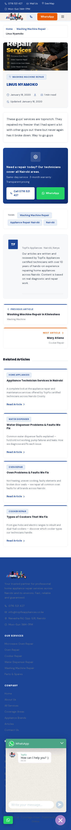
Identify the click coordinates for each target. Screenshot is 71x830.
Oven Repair (12, 649)
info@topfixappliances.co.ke (26, 612)
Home (9, 29)
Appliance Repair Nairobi (25, 222)
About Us (10, 699)
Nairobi (50, 222)
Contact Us (12, 730)
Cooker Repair (13, 656)
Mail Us (34, 3)
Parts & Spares (14, 674)
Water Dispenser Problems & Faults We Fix (33, 426)
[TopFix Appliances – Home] (14, 16)
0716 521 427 (15, 3)
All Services (11, 705)
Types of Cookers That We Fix (27, 517)
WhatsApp (47, 16)
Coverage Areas (14, 711)
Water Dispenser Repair (19, 662)
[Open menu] (62, 16)
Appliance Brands (15, 718)
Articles (9, 724)
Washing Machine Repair (31, 29)
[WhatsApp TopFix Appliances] (8, 820)
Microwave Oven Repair (19, 643)
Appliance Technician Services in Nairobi (35, 380)
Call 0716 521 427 (22, 193)
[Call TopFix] (31, 16)
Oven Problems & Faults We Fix (28, 472)
